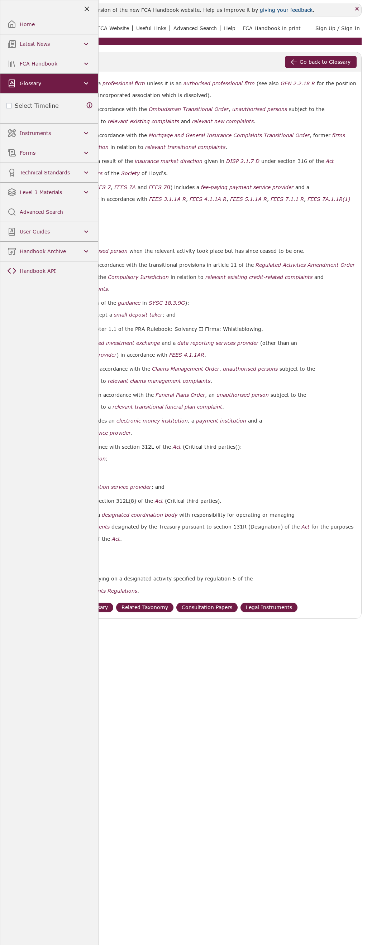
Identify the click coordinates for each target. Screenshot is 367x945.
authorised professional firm (219, 83)
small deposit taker (138, 314)
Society (130, 173)
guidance (129, 302)
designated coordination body (139, 514)
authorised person (105, 251)
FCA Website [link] (113, 28)
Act (330, 161)
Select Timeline (37, 105)
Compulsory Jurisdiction (138, 277)
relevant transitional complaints (185, 147)
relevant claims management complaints (159, 381)
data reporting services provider (217, 343)
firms (338, 135)
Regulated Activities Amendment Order (305, 264)
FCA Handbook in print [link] (272, 28)
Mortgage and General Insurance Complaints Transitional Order (229, 135)
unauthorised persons (259, 109)
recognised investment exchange (118, 343)
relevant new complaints (223, 121)
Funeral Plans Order (180, 394)
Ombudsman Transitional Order (189, 109)
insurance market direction (168, 161)
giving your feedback (286, 10)
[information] (89, 105)
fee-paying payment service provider (247, 187)
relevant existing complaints (143, 121)
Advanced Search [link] (195, 28)
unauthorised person (242, 394)
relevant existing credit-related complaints (259, 277)
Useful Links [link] (151, 28)
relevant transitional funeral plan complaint (167, 406)
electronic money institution (152, 420)
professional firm (124, 83)
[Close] (357, 9)
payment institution (221, 420)
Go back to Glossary (325, 62)
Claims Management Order (185, 368)
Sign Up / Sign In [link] (337, 28)
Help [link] (229, 28)
